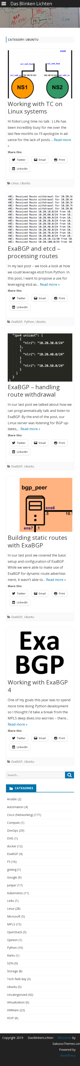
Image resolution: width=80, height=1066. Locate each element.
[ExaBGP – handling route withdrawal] (40, 358)
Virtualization (16, 1002)
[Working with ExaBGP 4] (40, 654)
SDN (10, 963)
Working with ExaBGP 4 (38, 686)
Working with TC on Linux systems (35, 107)
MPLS (11, 924)
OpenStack (14, 932)
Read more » (50, 284)
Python (29, 322)
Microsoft (13, 916)
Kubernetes (15, 893)
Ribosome (64, 1038)
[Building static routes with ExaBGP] (40, 506)
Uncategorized (17, 995)
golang (11, 869)
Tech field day (16, 979)
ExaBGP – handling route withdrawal (34, 391)
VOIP (10, 1018)
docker (11, 846)
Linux (15, 183)
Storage (12, 971)
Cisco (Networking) (20, 815)
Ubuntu (25, 183)
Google (12, 877)
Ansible (12, 799)
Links (10, 901)
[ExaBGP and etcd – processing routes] (40, 220)
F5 (8, 862)
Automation (15, 807)
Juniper (11, 885)
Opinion (12, 940)
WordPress (68, 1055)
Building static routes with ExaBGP (37, 541)
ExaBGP (16, 322)
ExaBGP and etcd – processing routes (34, 252)
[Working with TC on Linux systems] (40, 75)
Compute (13, 823)
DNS (10, 838)
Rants (11, 955)
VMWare (13, 1010)
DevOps (12, 830)
